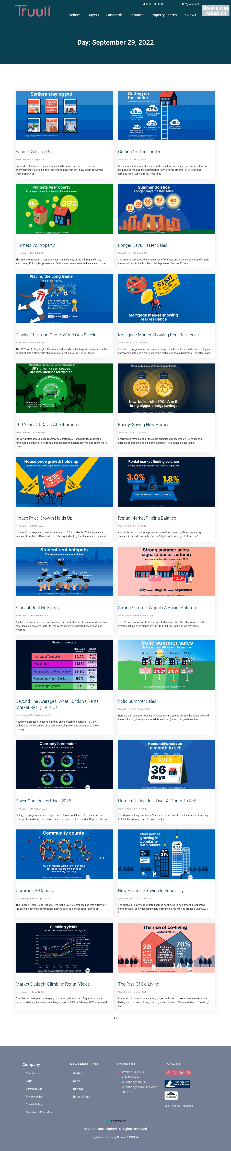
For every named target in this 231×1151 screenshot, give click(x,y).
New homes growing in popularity (151, 890)
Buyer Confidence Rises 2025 (43, 800)
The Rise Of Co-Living (138, 984)
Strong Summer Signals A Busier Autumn (157, 607)
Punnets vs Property (35, 245)
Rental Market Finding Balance (147, 518)
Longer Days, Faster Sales (142, 245)
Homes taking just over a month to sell (157, 800)
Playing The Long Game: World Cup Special (56, 334)
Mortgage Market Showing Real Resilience (158, 334)
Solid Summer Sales (137, 701)
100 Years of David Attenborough (47, 424)
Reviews (189, 15)
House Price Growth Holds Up (44, 518)
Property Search (163, 15)
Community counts (34, 890)
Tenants (136, 15)
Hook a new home (136, 1077)
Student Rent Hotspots (37, 607)
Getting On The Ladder (139, 151)
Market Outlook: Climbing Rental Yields (53, 984)
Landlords (114, 15)
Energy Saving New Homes (143, 424)
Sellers (74, 15)
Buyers (93, 15)
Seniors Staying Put (34, 151)
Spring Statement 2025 (37, 1077)
